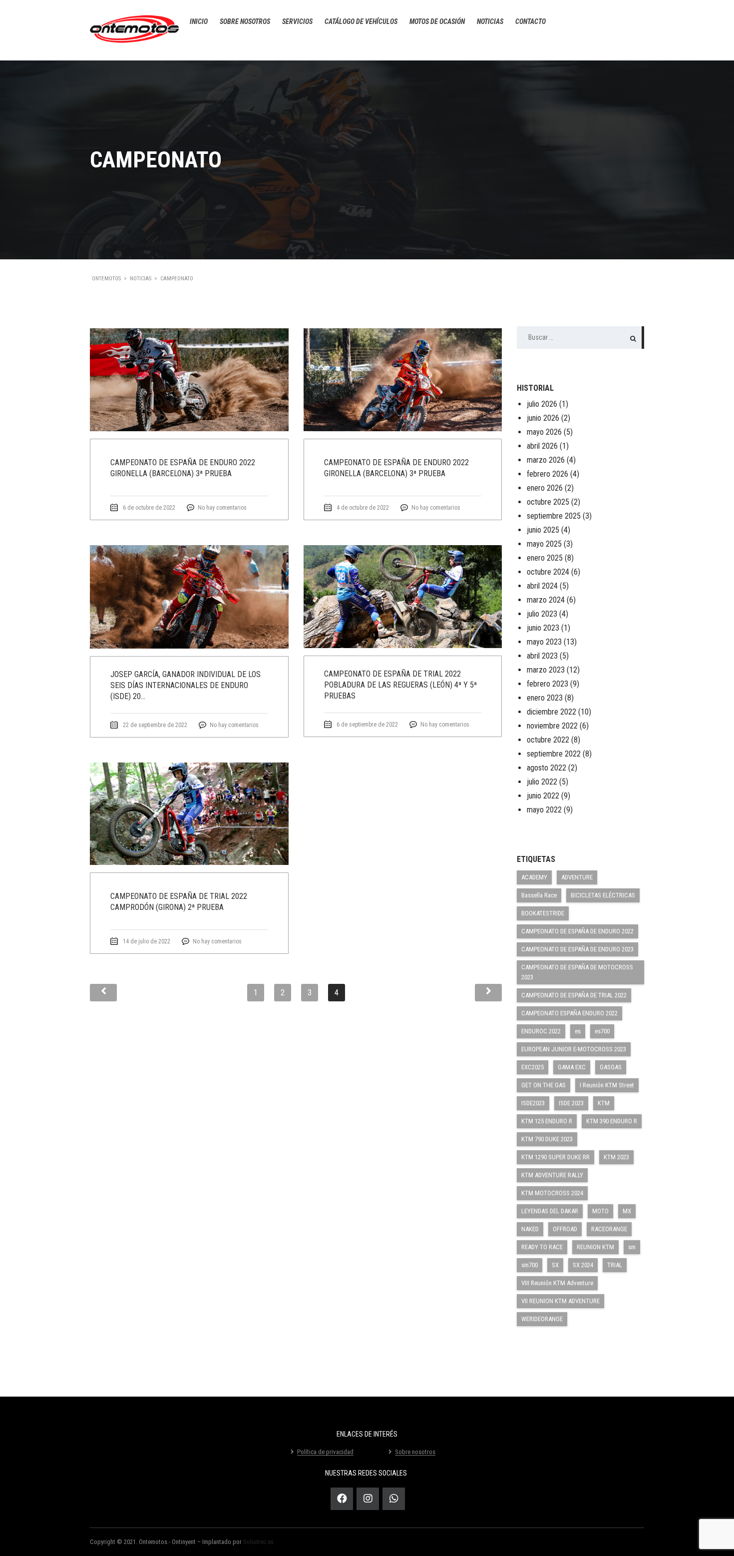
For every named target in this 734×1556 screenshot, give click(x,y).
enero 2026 (545, 488)
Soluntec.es (258, 1542)
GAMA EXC (572, 1067)
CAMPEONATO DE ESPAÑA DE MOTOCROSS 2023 (577, 972)
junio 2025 (543, 530)
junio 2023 (543, 628)
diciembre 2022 (551, 712)
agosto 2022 (546, 768)
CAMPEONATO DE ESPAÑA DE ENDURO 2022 (577, 931)
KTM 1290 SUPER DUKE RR (555, 1157)
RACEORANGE (609, 1229)
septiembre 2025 (554, 516)
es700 (602, 1031)
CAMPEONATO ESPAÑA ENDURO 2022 (569, 1013)
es (578, 1031)
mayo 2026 (544, 432)
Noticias (490, 21)
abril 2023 (542, 656)
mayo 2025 (544, 544)
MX (627, 1211)
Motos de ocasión (437, 21)
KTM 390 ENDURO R (611, 1121)
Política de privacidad (325, 1452)
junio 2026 (543, 418)
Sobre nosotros (245, 21)
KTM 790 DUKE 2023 (547, 1139)
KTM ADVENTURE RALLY (552, 1175)
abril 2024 (542, 586)
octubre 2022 (548, 740)
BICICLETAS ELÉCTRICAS (603, 895)
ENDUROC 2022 (541, 1031)
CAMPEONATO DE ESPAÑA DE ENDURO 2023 (577, 949)
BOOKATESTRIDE (542, 913)
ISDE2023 (533, 1103)
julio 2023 (542, 614)
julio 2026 (542, 404)
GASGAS (611, 1067)
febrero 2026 (547, 474)
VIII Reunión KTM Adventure (557, 1283)
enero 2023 (545, 698)
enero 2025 (545, 558)
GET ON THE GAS (543, 1085)
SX (555, 1265)
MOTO (600, 1211)
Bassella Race (539, 895)
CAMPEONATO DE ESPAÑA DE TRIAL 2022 (574, 995)
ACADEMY (534, 877)
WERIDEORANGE (542, 1319)
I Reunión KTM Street (607, 1085)
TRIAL (614, 1265)
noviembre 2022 (552, 726)
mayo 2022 (544, 809)
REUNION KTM (595, 1247)
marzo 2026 (546, 460)
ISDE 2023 (571, 1103)
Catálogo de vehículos (361, 21)
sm (632, 1247)
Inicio (199, 21)
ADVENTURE (577, 877)
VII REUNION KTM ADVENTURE (560, 1301)
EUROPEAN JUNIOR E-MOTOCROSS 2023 (573, 1049)
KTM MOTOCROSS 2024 (552, 1193)
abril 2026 (542, 446)
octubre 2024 (548, 572)
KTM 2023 (616, 1157)
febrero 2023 (547, 684)
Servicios (297, 21)
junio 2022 (543, 795)
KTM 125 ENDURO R (546, 1121)
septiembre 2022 (554, 754)
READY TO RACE (542, 1247)
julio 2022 (542, 781)
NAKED (530, 1229)
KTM (604, 1103)
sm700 (529, 1265)
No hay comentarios (222, 507)
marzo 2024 (546, 600)
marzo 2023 (546, 670)
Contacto (530, 21)
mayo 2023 (544, 642)
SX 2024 (583, 1265)
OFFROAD (565, 1229)
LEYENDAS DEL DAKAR (549, 1211)
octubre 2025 (548, 502)
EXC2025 (532, 1067)
